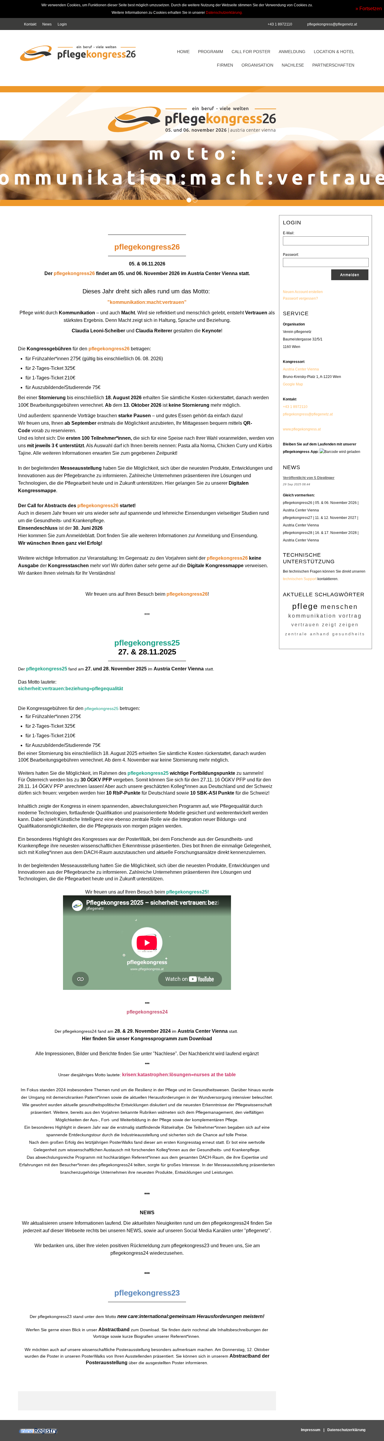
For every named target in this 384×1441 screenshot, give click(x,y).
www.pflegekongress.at (302, 429)
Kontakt (30, 24)
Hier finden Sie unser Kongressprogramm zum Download (147, 1038)
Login (62, 24)
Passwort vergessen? (300, 298)
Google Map (293, 384)
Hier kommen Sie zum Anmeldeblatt (56, 535)
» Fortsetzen (369, 8)
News (47, 24)
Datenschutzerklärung (346, 1430)
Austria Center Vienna (301, 369)
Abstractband (114, 1329)
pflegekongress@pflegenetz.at (332, 24)
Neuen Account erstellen (303, 292)
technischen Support (299, 579)
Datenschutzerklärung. (224, 12)
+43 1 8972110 (295, 407)
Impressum (310, 1430)
